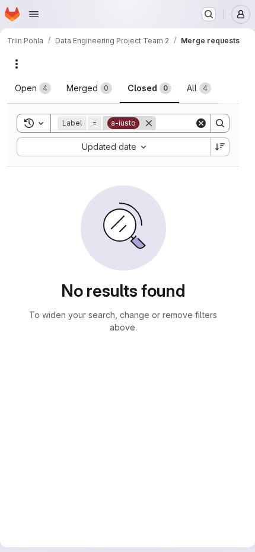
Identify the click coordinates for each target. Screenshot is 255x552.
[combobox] (113, 146)
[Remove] (149, 123)
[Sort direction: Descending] (220, 146)
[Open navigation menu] (33, 14)
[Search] (220, 123)
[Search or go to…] (209, 14)
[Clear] (201, 123)
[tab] (33, 88)
